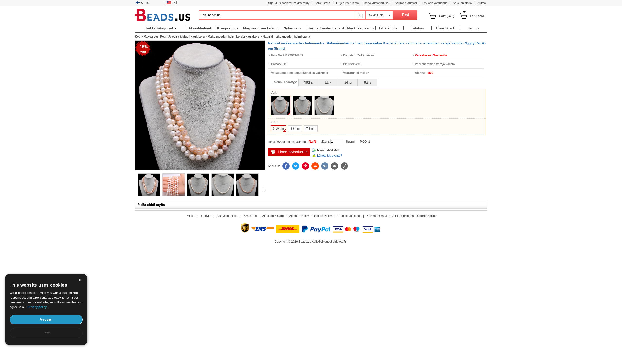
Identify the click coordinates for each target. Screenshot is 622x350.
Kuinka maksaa (377, 216)
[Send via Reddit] (315, 166)
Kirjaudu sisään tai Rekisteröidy (288, 3)
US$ (174, 3)
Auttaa (481, 3)
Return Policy (323, 216)
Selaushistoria (462, 3)
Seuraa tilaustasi (406, 3)
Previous (134, 189)
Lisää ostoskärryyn (289, 152)
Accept (46, 319)
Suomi (145, 3)
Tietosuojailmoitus (349, 216)
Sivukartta (250, 216)
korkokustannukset (376, 3)
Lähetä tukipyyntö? (329, 155)
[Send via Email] (334, 166)
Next (262, 189)
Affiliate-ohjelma (403, 216)
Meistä (191, 216)
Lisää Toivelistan (328, 149)
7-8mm (310, 128)
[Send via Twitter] (295, 166)
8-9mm (295, 128)
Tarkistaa (477, 16)
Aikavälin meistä (227, 216)
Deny (46, 332)
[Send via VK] (324, 166)
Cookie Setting (427, 216)
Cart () (446, 16)
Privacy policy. (37, 307)
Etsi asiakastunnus (435, 3)
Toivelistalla (322, 3)
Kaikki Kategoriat (159, 28)
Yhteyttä (206, 216)
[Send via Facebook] (286, 166)
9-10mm (278, 128)
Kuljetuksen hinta (347, 3)
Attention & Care (273, 216)
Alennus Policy (299, 216)
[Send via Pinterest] (305, 166)
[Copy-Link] (344, 166)
